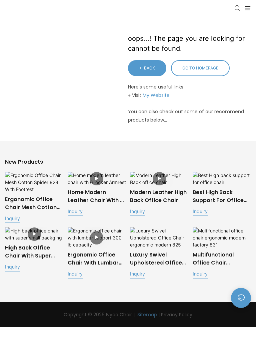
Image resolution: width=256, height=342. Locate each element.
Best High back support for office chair (218, 196)
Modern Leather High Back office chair (158, 196)
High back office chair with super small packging (28, 252)
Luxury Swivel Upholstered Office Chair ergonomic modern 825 (156, 259)
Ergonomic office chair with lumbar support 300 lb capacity (93, 259)
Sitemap (147, 314)
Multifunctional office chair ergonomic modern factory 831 (218, 259)
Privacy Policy (176, 314)
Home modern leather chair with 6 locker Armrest (95, 196)
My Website (156, 95)
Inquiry (12, 218)
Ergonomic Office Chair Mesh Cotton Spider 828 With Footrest (31, 203)
